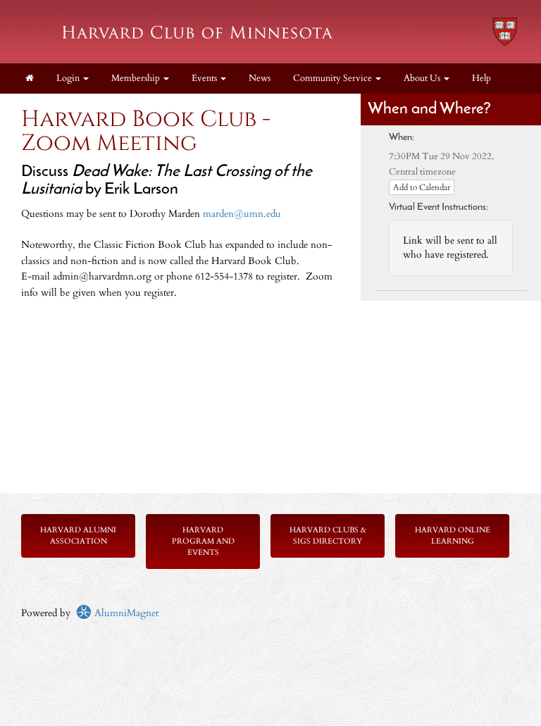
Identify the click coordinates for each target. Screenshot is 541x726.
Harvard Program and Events (203, 541)
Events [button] (205, 79)
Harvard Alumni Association (78, 535)
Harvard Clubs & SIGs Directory (328, 535)
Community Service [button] (333, 79)
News (259, 79)
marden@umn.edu (242, 213)
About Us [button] (423, 79)
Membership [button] (136, 79)
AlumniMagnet (125, 613)
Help (481, 79)
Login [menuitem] (69, 79)
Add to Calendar (421, 187)
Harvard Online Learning (452, 535)
